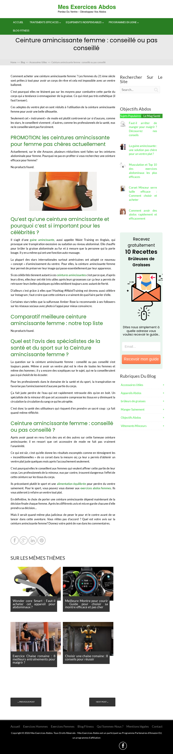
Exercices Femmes (63, 726)
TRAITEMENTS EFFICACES (44, 22)
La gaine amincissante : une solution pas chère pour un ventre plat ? (143, 150)
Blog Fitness (86, 726)
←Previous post (26, 702)
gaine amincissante (42, 240)
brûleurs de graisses (133, 401)
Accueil (15, 726)
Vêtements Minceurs (133, 426)
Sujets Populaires (130, 116)
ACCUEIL (18, 22)
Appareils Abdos (131, 393)
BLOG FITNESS (21, 30)
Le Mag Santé (151, 116)
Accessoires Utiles (132, 385)
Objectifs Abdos (131, 417)
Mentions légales (137, 726)
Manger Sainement (132, 409)
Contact (157, 726)
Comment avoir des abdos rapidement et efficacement (143, 214)
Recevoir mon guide (141, 359)
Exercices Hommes (35, 726)
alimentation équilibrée (71, 484)
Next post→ (102, 702)
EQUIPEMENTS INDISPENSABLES (84, 22)
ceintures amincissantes (71, 275)
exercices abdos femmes (95, 488)
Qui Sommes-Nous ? (110, 726)
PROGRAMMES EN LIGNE (123, 22)
